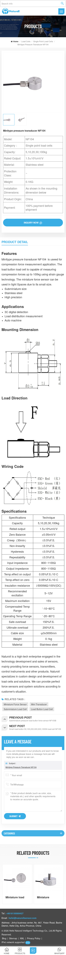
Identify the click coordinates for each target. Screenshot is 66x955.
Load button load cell (42, 709)
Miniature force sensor (15, 704)
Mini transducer (39, 704)
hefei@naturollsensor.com (22, 917)
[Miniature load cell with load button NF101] (17, 879)
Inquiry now (31, 222)
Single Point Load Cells (43, 41)
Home (15, 41)
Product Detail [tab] (15, 242)
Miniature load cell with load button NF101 (15, 897)
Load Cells (25, 41)
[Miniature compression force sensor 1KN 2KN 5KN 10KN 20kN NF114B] (48, 879)
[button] (63, 884)
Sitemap (13, 938)
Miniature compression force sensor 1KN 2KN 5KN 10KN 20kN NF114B (48, 897)
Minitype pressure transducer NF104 (21, 767)
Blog (4, 938)
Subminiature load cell (15, 709)
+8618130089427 (14, 913)
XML (22, 938)
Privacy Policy (33, 938)
